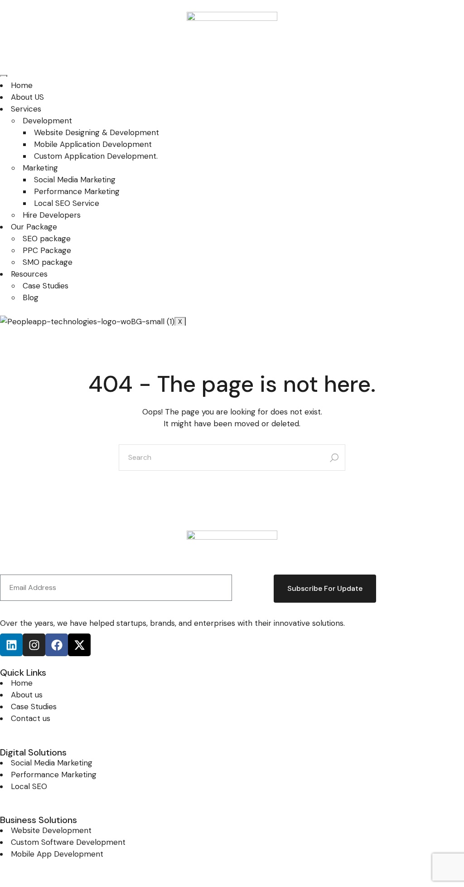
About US (27, 97)
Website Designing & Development (96, 132)
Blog (31, 297)
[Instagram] (34, 645)
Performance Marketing (77, 191)
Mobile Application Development (93, 144)
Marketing (40, 168)
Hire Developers (52, 215)
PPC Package (47, 250)
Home (22, 85)
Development (47, 121)
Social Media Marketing (75, 180)
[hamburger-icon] (3, 76)
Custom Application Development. (96, 156)
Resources (29, 274)
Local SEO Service (66, 203)
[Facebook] (56, 645)
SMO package (47, 262)
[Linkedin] (11, 645)
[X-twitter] (79, 645)
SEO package (47, 239)
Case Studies (45, 286)
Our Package (34, 227)
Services (26, 109)
